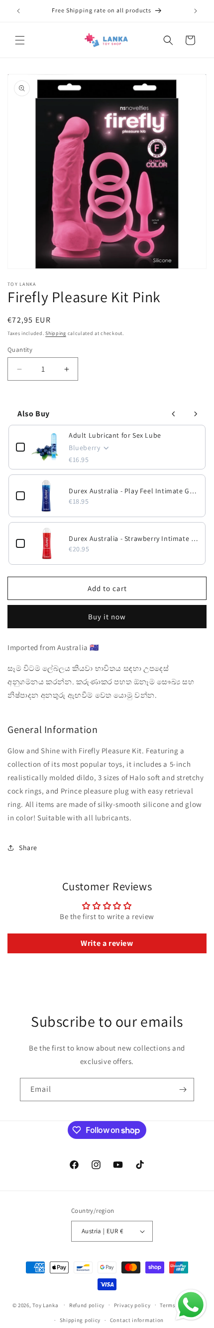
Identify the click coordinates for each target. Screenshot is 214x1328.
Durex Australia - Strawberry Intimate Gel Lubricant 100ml (133, 538)
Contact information (137, 1320)
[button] (20, 40)
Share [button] (28, 847)
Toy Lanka (45, 1304)
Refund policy (87, 1305)
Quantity (19, 349)
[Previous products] (174, 414)
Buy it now (107, 616)
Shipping (55, 333)
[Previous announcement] (18, 11)
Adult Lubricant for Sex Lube (115, 435)
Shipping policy (80, 1320)
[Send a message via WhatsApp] (191, 1305)
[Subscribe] (183, 1089)
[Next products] (196, 414)
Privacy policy (132, 1305)
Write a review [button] (107, 943)
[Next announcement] (196, 11)
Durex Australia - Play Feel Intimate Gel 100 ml (133, 490)
